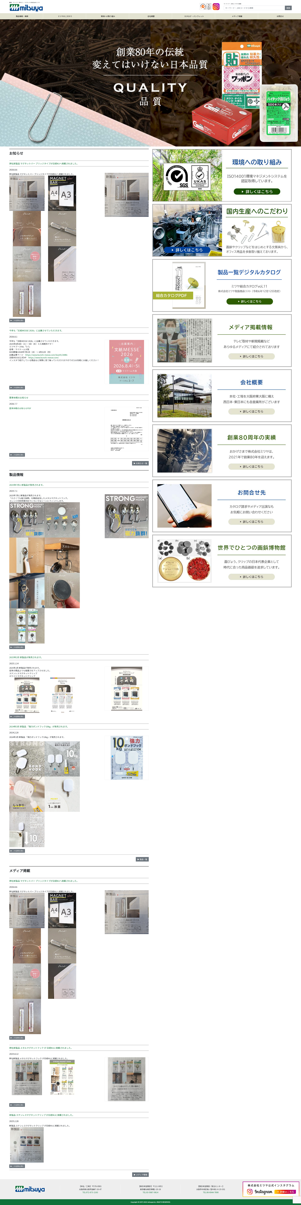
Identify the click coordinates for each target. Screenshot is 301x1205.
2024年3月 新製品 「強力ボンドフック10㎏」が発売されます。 (39, 726)
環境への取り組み (108, 16)
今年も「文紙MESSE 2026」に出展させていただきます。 (36, 330)
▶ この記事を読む (17, 320)
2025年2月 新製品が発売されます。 (26, 657)
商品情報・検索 (22, 16)
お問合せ (280, 16)
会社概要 (151, 16)
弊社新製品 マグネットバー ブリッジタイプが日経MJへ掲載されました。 (44, 163)
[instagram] (216, 6)
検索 (288, 7)
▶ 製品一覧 (142, 859)
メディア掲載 (237, 16)
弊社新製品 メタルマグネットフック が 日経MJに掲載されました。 (41, 1047)
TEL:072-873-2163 (90, 1192)
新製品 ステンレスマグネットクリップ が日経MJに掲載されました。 (41, 1114)
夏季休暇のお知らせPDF (20, 408)
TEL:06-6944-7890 (211, 1192)
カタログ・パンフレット (194, 16)
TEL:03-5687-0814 (150, 1192)
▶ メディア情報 (140, 1174)
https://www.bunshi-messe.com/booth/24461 (46, 354)
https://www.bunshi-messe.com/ (43, 357)
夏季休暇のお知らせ (18, 397)
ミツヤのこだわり (65, 16)
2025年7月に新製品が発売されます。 (27, 484)
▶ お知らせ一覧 (140, 463)
